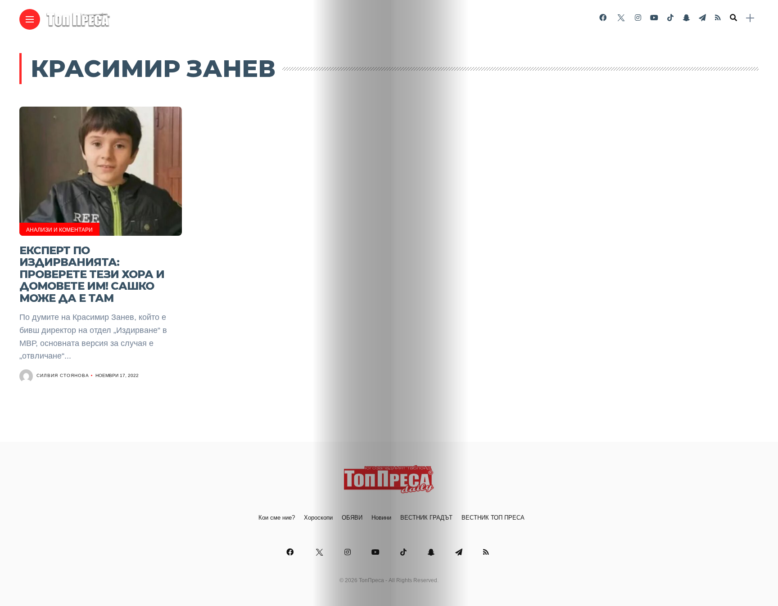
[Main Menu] (30, 19)
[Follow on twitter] (620, 18)
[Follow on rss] (718, 18)
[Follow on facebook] (602, 18)
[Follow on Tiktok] (670, 18)
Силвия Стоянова (62, 375)
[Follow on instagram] (638, 18)
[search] (733, 18)
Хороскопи (318, 517)
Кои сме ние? (276, 517)
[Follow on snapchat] (686, 18)
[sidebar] (750, 18)
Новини (381, 517)
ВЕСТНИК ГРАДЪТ (426, 517)
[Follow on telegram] (702, 18)
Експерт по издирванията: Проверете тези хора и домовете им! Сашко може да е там (91, 274)
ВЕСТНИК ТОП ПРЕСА (493, 517)
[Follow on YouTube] (654, 18)
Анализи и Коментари (59, 230)
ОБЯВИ (352, 517)
